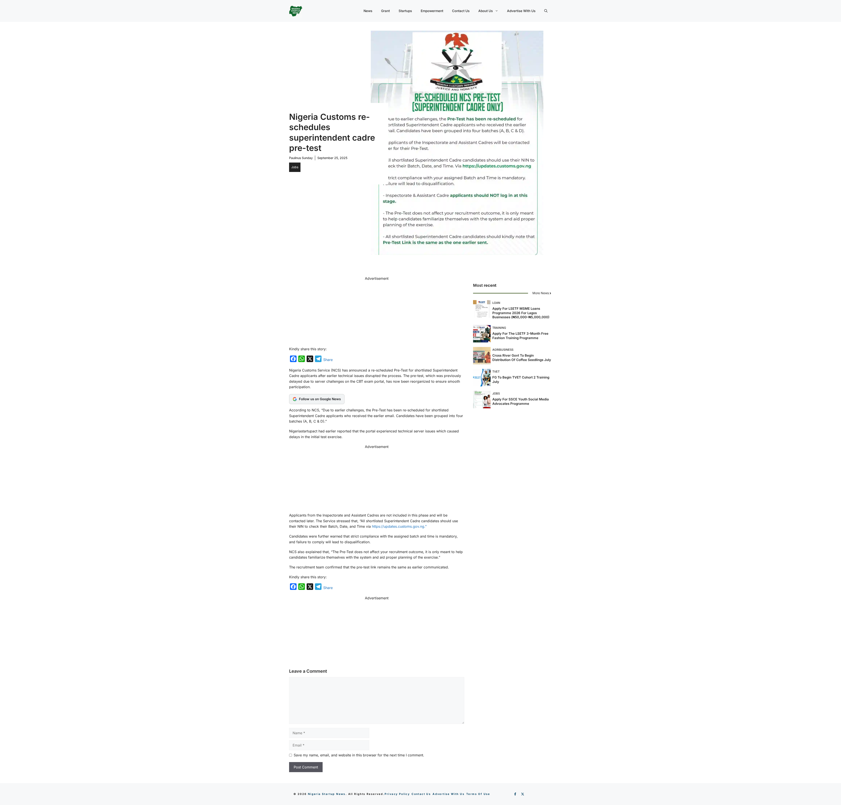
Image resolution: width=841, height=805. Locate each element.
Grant (385, 11)
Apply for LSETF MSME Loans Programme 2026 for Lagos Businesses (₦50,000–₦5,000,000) (520, 313)
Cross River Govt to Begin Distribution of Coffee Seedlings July (521, 358)
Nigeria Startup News (327, 794)
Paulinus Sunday (301, 158)
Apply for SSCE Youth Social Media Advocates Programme (520, 401)
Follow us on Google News (320, 399)
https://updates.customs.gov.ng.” (399, 526)
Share (328, 359)
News (368, 11)
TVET (496, 371)
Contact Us (461, 11)
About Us (485, 11)
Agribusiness (502, 350)
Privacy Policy (397, 794)
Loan (496, 303)
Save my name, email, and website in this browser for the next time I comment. (359, 755)
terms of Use (478, 794)
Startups (405, 11)
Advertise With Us (521, 11)
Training (499, 328)
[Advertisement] (376, 312)
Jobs (294, 167)
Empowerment (432, 11)
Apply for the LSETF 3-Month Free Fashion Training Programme (520, 336)
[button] (546, 11)
